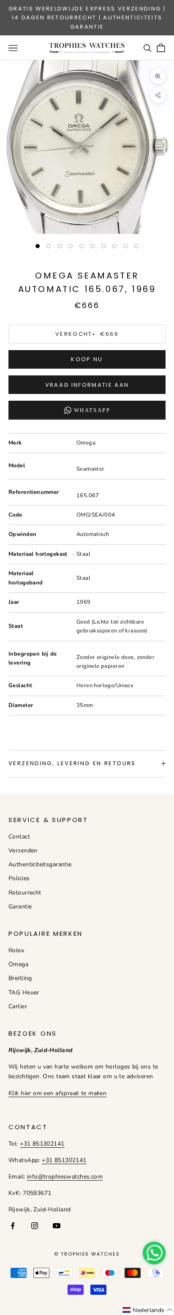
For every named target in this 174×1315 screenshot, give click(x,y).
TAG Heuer (23, 992)
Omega (18, 964)
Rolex (16, 950)
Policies (19, 878)
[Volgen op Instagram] (34, 1225)
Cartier (17, 1006)
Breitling (20, 978)
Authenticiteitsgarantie (40, 864)
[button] (147, 1310)
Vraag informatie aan (87, 385)
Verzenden (23, 850)
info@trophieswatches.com (65, 1177)
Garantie (20, 907)
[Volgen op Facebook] (12, 1225)
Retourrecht (24, 893)
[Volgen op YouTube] (56, 1225)
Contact (19, 837)
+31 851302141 (42, 1144)
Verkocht (87, 334)
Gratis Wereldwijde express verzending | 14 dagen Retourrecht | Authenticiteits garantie (87, 18)
